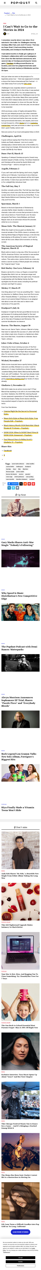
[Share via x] (21, 483)
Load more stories (20, 1232)
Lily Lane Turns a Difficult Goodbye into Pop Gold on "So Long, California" (20, 1225)
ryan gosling (29, 476)
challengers (19, 466)
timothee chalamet (21, 479)
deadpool (28, 466)
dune (14, 469)
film (19, 469)
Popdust (7, 13)
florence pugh (10, 471)
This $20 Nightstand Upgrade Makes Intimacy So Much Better (17, 926)
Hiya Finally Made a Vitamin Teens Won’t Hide (17, 809)
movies (21, 474)
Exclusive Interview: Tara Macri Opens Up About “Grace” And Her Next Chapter (19, 1075)
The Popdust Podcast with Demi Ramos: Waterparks (19, 648)
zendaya (31, 479)
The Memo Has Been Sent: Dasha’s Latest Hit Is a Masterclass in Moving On (19, 1176)
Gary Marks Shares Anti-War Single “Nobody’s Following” (17, 544)
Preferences (20, 1265)
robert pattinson (19, 476)
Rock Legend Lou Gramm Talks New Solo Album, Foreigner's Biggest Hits (18, 756)
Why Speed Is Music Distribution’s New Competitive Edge (19, 596)
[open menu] (5, 3)
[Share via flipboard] (33, 483)
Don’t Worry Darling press (15, 379)
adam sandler (30, 463)
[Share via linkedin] (9, 488)
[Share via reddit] (25, 483)
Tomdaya (9, 63)
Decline (20, 1261)
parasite (27, 474)
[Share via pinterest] (29, 483)
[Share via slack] (13, 488)
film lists (25, 469)
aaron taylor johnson (18, 463)
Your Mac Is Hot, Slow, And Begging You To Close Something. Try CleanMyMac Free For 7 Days (20, 976)
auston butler (10, 466)
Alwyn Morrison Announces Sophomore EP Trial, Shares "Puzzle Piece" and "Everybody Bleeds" (18, 701)
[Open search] (36, 3)
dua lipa (8, 469)
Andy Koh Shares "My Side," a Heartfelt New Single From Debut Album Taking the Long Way (20, 875)
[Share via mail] (17, 488)
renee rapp (9, 476)
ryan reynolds (10, 479)
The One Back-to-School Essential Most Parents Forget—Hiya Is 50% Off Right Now (19, 1026)
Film (13, 13)
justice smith (20, 471)
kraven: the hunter (11, 474)
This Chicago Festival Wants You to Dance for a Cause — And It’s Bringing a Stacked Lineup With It (19, 1126)
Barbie (21, 123)
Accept (20, 1257)
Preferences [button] (6, 1252)
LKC (8, 34)
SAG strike (27, 84)
